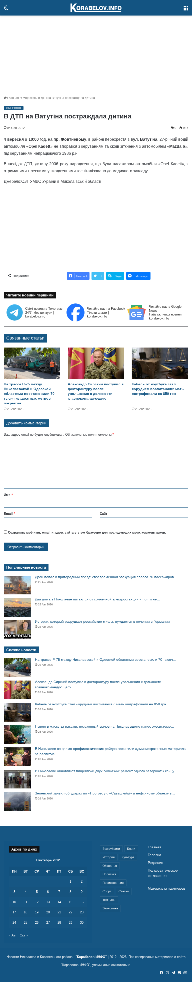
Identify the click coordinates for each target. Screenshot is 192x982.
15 (70, 902)
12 (36, 902)
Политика (109, 874)
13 (48, 902)
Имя (8, 495)
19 (36, 912)
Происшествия (113, 883)
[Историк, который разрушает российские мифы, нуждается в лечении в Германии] (17, 629)
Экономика (110, 908)
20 (48, 912)
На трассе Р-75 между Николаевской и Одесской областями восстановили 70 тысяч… (105, 660)
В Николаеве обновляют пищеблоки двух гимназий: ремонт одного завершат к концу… (106, 771)
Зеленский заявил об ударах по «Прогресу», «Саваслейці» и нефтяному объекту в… (105, 793)
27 (48, 922)
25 (25, 922)
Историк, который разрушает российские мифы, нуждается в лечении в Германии (102, 621)
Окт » (24, 935)
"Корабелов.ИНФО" (91, 957)
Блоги (131, 849)
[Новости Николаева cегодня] (96, 8)
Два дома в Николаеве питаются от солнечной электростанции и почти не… (97, 599)
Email (9, 514)
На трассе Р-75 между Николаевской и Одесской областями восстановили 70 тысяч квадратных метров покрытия (29, 393)
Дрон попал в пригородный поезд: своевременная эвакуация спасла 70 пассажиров (104, 577)
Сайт (103, 514)
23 (82, 912)
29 (70, 922)
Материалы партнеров (166, 888)
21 (59, 912)
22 (70, 912)
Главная (12, 98)
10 (14, 902)
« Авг (13, 935)
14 (59, 902)
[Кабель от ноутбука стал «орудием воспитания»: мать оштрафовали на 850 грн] (160, 363)
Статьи (123, 891)
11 (25, 902)
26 (36, 922)
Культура (128, 857)
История (108, 857)
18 (25, 912)
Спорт (107, 891)
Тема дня (109, 900)
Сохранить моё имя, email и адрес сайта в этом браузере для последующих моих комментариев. (87, 532)
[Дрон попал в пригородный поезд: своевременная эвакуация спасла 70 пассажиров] (17, 585)
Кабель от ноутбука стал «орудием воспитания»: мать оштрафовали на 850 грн (158, 389)
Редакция (155, 863)
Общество (28, 98)
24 (14, 922)
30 (82, 922)
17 (14, 912)
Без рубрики (111, 849)
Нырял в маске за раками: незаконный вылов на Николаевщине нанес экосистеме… (104, 726)
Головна (154, 855)
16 (82, 902)
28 (59, 922)
